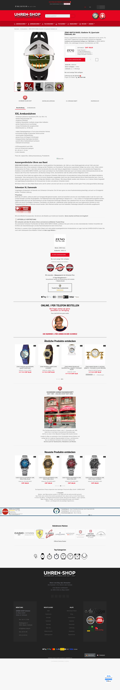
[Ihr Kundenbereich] (94, 7)
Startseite (16, 29)
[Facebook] (56, 596)
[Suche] (72, 16)
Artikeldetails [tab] (31, 107)
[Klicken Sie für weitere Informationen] (60, 510)
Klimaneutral (58, 275)
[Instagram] (60, 596)
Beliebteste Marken (60, 526)
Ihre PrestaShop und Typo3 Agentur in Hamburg (60, 661)
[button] (15, 56)
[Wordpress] (52, 596)
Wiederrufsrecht (60, 281)
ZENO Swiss (62, 248)
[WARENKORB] (102, 7)
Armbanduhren (23, 29)
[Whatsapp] (64, 596)
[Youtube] (67, 596)
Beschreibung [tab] (20, 107)
